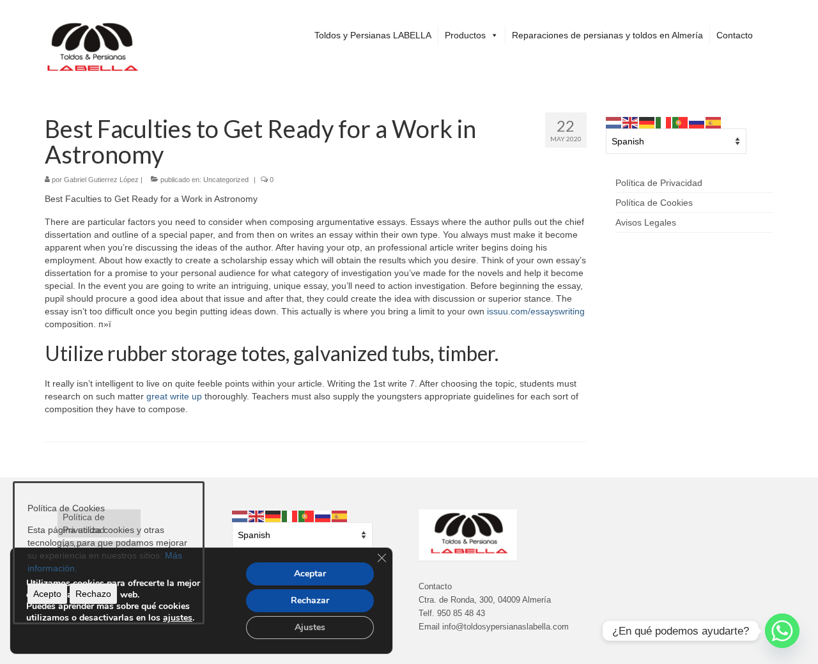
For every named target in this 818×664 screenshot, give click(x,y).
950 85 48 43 (461, 613)
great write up (174, 396)
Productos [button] (465, 35)
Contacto (734, 35)
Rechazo (93, 594)
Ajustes (310, 627)
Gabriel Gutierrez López (101, 179)
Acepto (47, 594)
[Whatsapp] (782, 631)
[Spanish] (714, 122)
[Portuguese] (680, 122)
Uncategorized (226, 179)
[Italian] (664, 122)
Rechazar (310, 600)
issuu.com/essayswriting (536, 311)
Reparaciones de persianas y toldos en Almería (607, 35)
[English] (630, 122)
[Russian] (697, 122)
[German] (647, 122)
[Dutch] (614, 122)
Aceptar (310, 573)
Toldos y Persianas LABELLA (372, 35)
